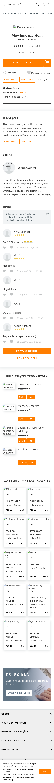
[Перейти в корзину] (49, 4)
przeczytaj (23, 92)
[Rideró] (4, 4)
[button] (38, 73)
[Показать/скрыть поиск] (37, 4)
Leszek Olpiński (27, 39)
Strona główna (17, 4)
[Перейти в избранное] (43, 4)
